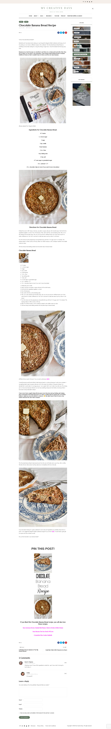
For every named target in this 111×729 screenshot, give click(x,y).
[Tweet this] (61, 33)
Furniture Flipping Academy (74, 16)
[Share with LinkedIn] (63, 33)
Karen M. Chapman (29, 662)
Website (20, 709)
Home (30, 16)
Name (20, 700)
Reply (65, 662)
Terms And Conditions (50, 725)
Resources (48, 16)
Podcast (63, 16)
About (35, 16)
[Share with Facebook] (58, 33)
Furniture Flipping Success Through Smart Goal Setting (81, 96)
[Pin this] (66, 33)
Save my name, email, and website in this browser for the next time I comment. (37, 713)
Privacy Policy (40, 725)
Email (20, 704)
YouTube (57, 16)
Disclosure (33, 725)
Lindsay (28, 672)
